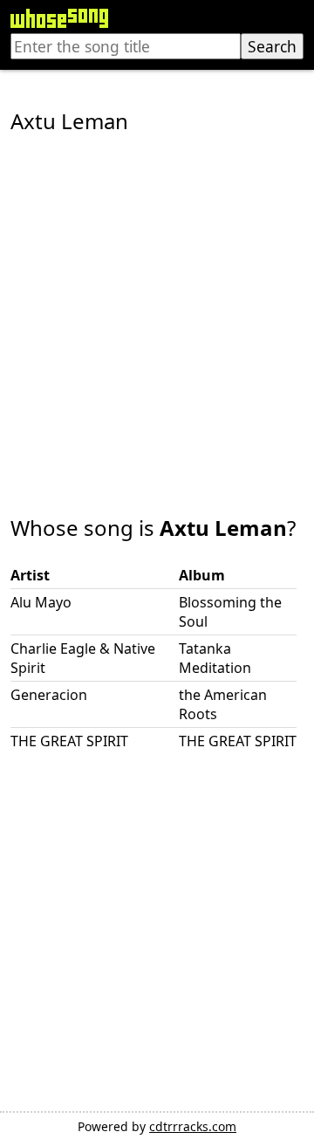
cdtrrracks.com (192, 1126)
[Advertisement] (157, 312)
